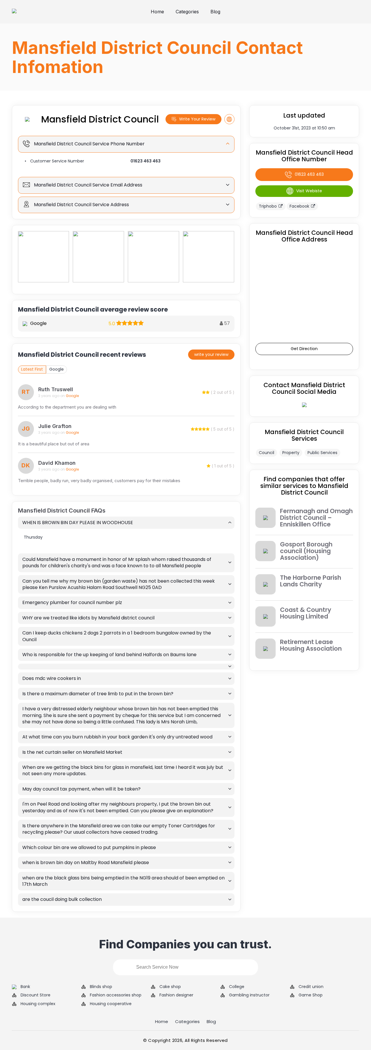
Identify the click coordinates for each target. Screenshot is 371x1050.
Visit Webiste (309, 191)
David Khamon (57, 463)
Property (290, 453)
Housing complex (38, 1004)
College (236, 986)
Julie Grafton (55, 426)
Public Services (322, 453)
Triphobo (268, 206)
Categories (187, 11)
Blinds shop (101, 986)
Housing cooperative (111, 1004)
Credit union (311, 986)
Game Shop (311, 995)
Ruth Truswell (55, 389)
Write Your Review (197, 119)
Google (56, 369)
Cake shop (170, 986)
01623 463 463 (145, 161)
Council (266, 453)
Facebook (299, 206)
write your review (211, 354)
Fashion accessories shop (115, 995)
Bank (25, 986)
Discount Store (35, 995)
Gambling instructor (249, 995)
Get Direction (304, 349)
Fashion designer (176, 995)
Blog (215, 11)
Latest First (32, 369)
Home (157, 11)
